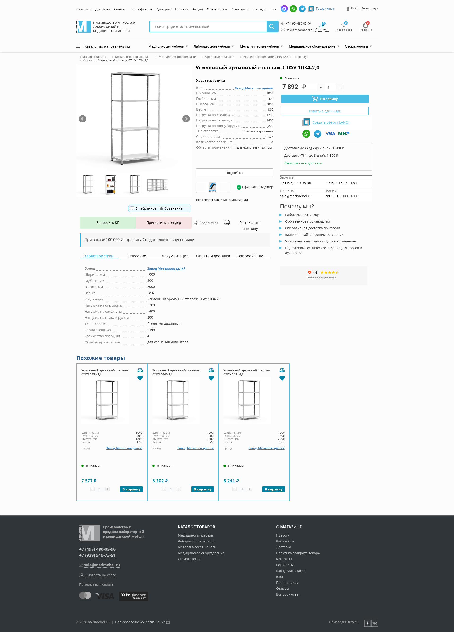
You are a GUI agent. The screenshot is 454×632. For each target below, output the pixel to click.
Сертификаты (141, 9)
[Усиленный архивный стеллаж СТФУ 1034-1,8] (112, 400)
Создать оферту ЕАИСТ (331, 122)
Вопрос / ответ (288, 594)
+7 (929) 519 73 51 (341, 182)
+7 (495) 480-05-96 (297, 23)
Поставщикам (287, 582)
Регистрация (371, 8)
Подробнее (235, 172)
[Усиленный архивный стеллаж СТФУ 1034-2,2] (254, 400)
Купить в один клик (325, 111)
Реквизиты (239, 9)
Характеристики (99, 256)
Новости (182, 9)
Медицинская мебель (195, 535)
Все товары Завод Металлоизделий (222, 200)
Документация (175, 256)
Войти (355, 8)
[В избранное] (140, 377)
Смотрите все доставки (303, 163)
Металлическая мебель (197, 547)
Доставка (102, 9)
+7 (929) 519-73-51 (97, 555)
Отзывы (282, 588)
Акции (198, 9)
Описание (137, 256)
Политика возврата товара (298, 553)
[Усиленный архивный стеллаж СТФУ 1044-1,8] (183, 400)
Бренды (259, 9)
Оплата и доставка (213, 256)
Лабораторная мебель (196, 541)
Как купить (285, 541)
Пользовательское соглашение (140, 622)
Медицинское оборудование (201, 553)
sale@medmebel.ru (297, 30)
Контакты (83, 9)
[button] (82, 119)
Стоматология (189, 559)
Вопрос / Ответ (251, 256)
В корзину (329, 98)
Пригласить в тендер (164, 222)
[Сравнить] (140, 370)
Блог (273, 9)
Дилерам (164, 9)
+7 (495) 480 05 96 (295, 182)
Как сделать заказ (290, 570)
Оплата (120, 9)
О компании (217, 9)
